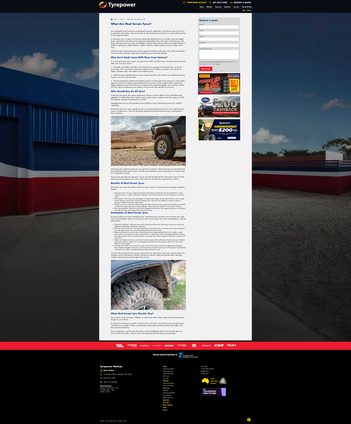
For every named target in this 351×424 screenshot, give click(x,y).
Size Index (204, 366)
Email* (201, 37)
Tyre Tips (165, 378)
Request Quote (206, 69)
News (249, 10)
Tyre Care (166, 376)
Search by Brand (168, 374)
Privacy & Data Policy (110, 421)
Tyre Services (167, 395)
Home (115, 19)
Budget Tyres (205, 371)
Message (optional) (205, 49)
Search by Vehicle (168, 369)
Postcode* (202, 43)
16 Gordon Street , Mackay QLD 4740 (118, 374)
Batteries (165, 390)
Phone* (201, 30)
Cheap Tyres (205, 373)
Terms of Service (211, 64)
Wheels (209, 7)
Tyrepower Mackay (196, 2)
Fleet (244, 10)
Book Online (247, 7)
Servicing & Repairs (169, 393)
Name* (201, 24)
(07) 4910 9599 (220, 2)
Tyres (202, 7)
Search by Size (167, 371)
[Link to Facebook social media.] (249, 419)
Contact (236, 7)
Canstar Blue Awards (207, 369)
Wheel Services (168, 398)
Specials (227, 7)
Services (218, 7)
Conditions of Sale (122, 421)
